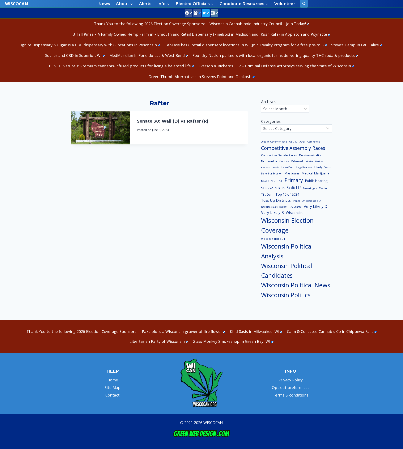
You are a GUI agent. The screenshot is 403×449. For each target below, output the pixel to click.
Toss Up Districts (276, 200)
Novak (265, 181)
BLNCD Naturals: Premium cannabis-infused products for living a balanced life (120, 65)
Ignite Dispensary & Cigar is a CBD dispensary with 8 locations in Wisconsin (89, 44)
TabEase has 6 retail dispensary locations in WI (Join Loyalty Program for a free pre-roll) (244, 44)
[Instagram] (214, 13)
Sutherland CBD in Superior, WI (73, 55)
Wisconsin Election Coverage (287, 225)
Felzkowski (297, 161)
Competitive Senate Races (279, 155)
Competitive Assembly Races (293, 148)
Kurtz (276, 167)
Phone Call (277, 181)
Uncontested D (311, 201)
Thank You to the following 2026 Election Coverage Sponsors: (149, 23)
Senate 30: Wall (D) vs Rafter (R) (172, 121)
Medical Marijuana (315, 173)
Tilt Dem (267, 194)
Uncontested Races (274, 207)
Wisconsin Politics (285, 295)
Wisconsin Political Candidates (286, 270)
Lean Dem (287, 167)
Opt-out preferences (290, 387)
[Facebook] (188, 13)
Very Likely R (272, 212)
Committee (313, 141)
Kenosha (266, 167)
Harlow (319, 161)
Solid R (294, 188)
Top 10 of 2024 (287, 194)
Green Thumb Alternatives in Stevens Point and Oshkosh (199, 76)
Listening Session (271, 173)
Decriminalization (310, 155)
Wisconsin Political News (295, 285)
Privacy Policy (290, 379)
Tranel (296, 200)
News (104, 3)
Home (112, 379)
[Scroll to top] (393, 380)
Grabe (309, 161)
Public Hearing (316, 180)
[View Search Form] (304, 4)
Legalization (304, 167)
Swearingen (310, 188)
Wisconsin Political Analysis (287, 251)
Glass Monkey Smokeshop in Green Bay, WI (231, 341)
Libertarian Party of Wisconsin (157, 341)
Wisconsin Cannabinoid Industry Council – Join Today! (257, 23)
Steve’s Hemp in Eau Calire (355, 44)
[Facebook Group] (197, 13)
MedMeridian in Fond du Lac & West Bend (147, 55)
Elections (284, 161)
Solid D (280, 188)
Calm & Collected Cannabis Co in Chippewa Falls (330, 331)
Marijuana (292, 173)
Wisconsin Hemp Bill (273, 239)
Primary (294, 180)
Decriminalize (269, 161)
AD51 (302, 141)
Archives (268, 101)
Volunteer (284, 3)
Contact (112, 395)
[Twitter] (206, 13)
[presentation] (100, 127)
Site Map (112, 387)
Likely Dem (322, 167)
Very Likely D (315, 206)
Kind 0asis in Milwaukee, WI (254, 331)
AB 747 (293, 141)
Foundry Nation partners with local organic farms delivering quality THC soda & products (273, 55)
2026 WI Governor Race (274, 141)
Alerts (145, 3)
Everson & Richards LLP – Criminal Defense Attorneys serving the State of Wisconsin (275, 65)
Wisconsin (294, 212)
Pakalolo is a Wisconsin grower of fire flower (182, 331)
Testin (323, 188)
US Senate (295, 207)
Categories (271, 121)
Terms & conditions (290, 395)
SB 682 (267, 187)
